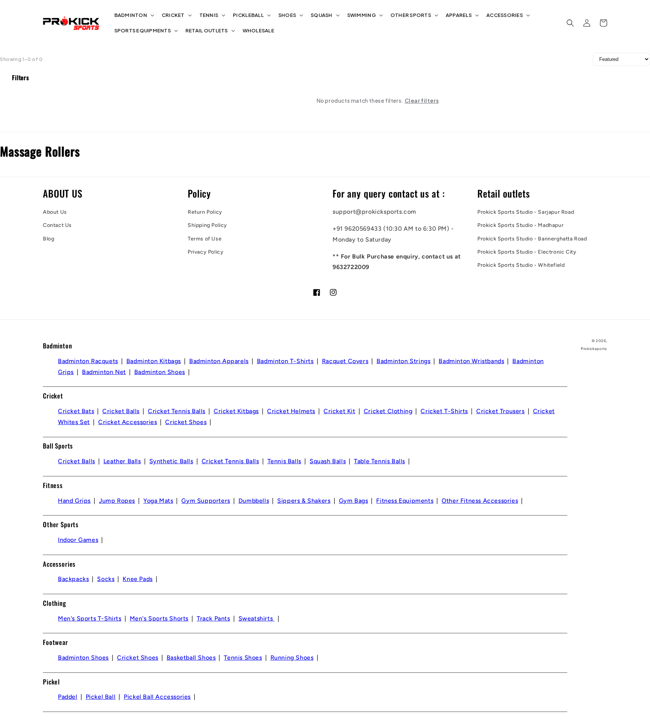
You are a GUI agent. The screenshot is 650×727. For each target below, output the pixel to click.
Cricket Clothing (388, 411)
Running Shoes (292, 657)
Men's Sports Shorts (159, 618)
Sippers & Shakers (303, 500)
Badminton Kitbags (153, 361)
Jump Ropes (117, 500)
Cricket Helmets (291, 411)
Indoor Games (78, 539)
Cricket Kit (339, 411)
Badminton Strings (403, 361)
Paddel (67, 696)
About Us (55, 212)
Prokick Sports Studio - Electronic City (526, 252)
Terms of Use (205, 239)
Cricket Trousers (500, 411)
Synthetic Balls (171, 461)
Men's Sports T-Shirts (89, 618)
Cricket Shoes (186, 422)
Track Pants (213, 618)
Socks (105, 579)
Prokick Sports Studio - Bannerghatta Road (532, 239)
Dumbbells (253, 500)
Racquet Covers (345, 361)
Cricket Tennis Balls (176, 411)
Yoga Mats (158, 500)
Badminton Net (104, 372)
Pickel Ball (101, 696)
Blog (48, 239)
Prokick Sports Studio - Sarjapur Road (525, 212)
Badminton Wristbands (471, 361)
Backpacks (73, 579)
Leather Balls (122, 461)
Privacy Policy (205, 252)
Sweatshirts (256, 618)
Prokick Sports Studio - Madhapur (520, 225)
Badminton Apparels (219, 361)
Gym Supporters (205, 500)
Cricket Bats (76, 411)
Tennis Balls (284, 461)
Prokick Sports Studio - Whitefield (521, 265)
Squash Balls (328, 461)
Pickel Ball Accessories (157, 696)
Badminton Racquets (88, 361)
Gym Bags (353, 500)
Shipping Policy (207, 225)
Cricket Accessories (127, 422)
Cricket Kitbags (236, 411)
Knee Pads (137, 579)
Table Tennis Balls (379, 461)
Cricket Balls (121, 411)
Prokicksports (594, 348)
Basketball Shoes (191, 657)
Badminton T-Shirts (285, 361)
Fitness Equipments (404, 500)
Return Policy (205, 212)
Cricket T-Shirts (444, 411)
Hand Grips (74, 500)
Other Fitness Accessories (480, 500)
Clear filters (422, 100)
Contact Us (57, 225)
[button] (133, 15)
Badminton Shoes (159, 372)
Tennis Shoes (243, 657)
